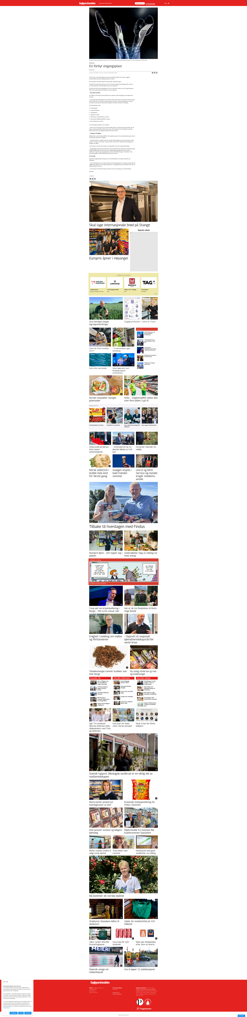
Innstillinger (241, 1015)
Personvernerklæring (117, 994)
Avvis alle (28, 1013)
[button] (92, 283)
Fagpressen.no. (6, 1007)
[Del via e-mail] (157, 73)
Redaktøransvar (116, 992)
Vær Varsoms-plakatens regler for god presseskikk (146, 988)
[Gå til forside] (87, 3)
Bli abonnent (139, 3)
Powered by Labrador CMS (123, 1015)
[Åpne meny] (166, 3)
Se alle (155, 293)
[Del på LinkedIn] (155, 73)
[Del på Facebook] (153, 73)
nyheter (92, 176)
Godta (21, 1013)
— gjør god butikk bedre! (105, 3)
